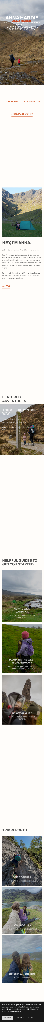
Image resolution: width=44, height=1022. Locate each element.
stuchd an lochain (22, 974)
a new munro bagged (22, 978)
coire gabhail (22, 877)
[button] (40, 21)
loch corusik (22, 925)
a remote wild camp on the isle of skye (22, 929)
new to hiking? (22, 713)
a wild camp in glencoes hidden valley (22, 881)
